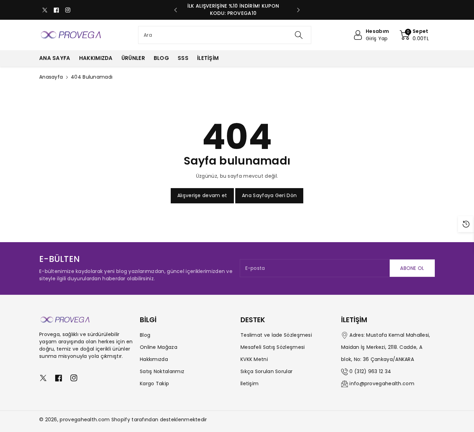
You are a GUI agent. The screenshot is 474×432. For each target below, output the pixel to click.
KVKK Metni (254, 359)
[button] (414, 35)
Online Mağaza (158, 347)
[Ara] (298, 35)
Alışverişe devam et (202, 195)
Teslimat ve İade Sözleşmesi (276, 335)
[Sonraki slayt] (298, 10)
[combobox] (224, 35)
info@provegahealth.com (381, 383)
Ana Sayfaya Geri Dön (269, 195)
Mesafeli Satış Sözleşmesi (272, 347)
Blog (145, 335)
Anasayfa (51, 76)
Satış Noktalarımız (162, 371)
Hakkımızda (154, 359)
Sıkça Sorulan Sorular (266, 371)
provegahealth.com (85, 419)
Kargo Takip (154, 383)
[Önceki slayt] (175, 10)
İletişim (249, 383)
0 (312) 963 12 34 (370, 371)
